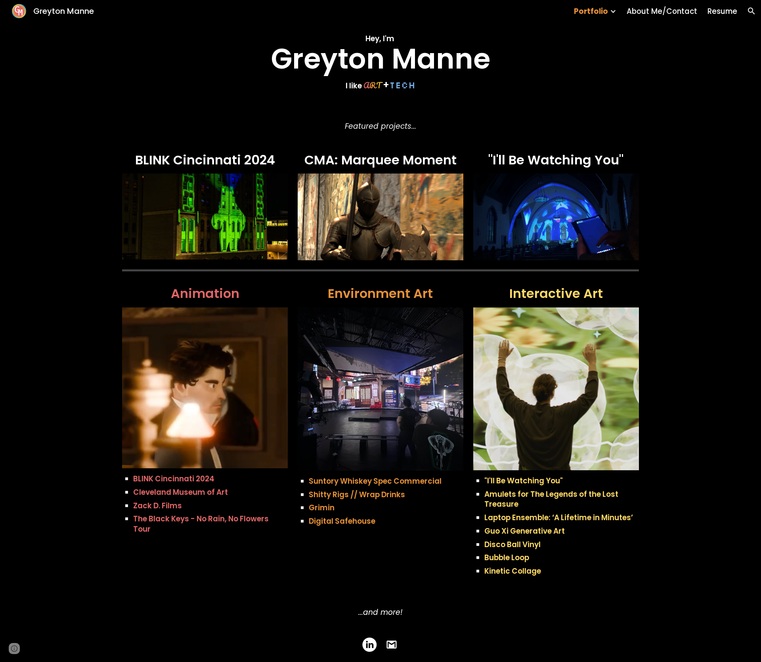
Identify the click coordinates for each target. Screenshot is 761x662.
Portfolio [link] (591, 11)
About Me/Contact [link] (662, 11)
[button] (751, 11)
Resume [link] (722, 11)
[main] (380, 61)
